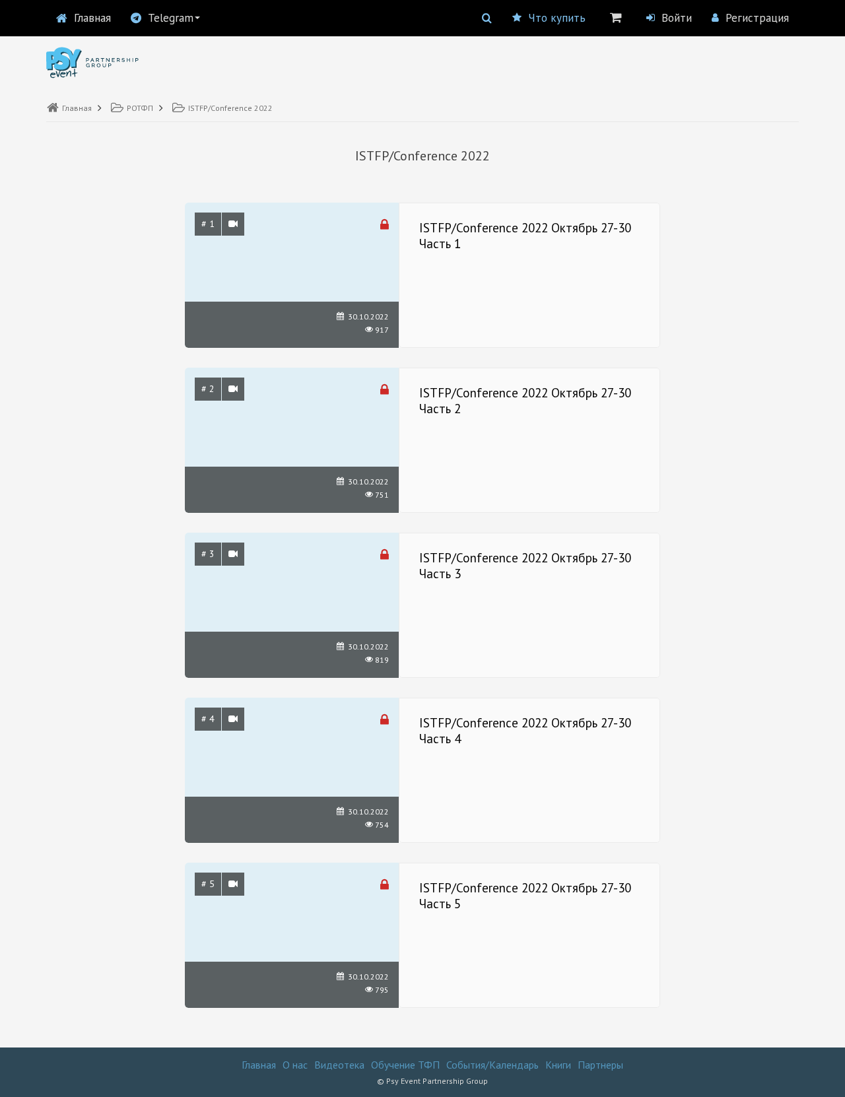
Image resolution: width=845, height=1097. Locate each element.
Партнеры (600, 1064)
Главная (92, 18)
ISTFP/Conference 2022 (230, 108)
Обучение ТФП (405, 1064)
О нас (295, 1064)
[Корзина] (615, 17)
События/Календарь (492, 1064)
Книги (558, 1064)
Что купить (557, 18)
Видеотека (339, 1064)
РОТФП (140, 108)
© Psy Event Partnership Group (432, 1081)
